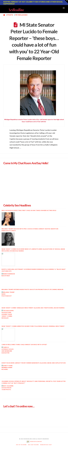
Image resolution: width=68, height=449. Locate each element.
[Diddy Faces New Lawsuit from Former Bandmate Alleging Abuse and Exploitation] (8, 371)
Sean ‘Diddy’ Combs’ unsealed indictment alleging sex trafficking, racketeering (33, 308)
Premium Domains (35, 441)
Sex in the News (21, 444)
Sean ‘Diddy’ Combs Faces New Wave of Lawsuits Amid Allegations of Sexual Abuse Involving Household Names (33, 250)
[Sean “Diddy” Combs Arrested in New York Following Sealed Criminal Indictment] (8, 334)
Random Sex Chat (46, 444)
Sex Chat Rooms (33, 444)
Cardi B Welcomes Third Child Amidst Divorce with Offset (24, 344)
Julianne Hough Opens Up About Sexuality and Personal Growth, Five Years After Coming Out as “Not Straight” (34, 382)
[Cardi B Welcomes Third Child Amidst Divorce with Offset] (8, 353)
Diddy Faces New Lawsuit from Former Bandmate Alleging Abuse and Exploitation (34, 363)
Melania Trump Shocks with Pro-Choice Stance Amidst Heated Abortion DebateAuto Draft (30, 229)
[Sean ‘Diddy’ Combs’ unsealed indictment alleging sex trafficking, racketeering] (8, 316)
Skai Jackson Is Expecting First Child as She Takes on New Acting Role (29, 210)
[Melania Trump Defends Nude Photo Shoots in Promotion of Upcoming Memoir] (8, 297)
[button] (64, 8)
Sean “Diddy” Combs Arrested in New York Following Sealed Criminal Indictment (33, 326)
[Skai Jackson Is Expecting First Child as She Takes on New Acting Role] (8, 218)
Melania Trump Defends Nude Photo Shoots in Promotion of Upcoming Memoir (32, 289)
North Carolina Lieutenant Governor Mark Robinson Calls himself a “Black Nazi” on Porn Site (34, 270)
